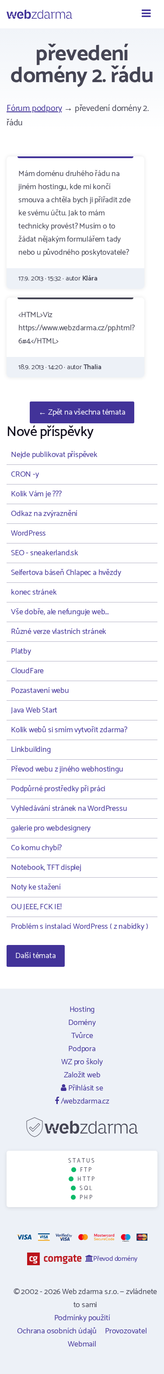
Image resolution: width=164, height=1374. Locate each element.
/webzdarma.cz (84, 1101)
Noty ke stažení (36, 887)
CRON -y (25, 474)
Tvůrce (82, 1035)
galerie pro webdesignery (51, 828)
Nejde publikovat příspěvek (54, 454)
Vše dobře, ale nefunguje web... (60, 612)
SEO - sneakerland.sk (44, 553)
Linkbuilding (31, 749)
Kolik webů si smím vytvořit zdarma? (69, 730)
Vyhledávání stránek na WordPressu (69, 808)
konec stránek (33, 592)
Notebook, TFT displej (46, 867)
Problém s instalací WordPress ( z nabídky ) (79, 926)
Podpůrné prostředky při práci (58, 789)
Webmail (82, 1344)
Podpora (82, 1049)
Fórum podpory (34, 108)
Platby (21, 651)
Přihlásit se (84, 1088)
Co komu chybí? (36, 848)
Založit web (82, 1075)
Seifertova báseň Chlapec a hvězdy (66, 572)
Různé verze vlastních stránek (58, 631)
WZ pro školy (82, 1062)
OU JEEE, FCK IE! (36, 907)
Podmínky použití (82, 1318)
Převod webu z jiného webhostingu (67, 769)
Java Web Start (34, 710)
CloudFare (27, 671)
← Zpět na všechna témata (81, 412)
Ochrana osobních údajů (57, 1331)
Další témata (35, 955)
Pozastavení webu (40, 690)
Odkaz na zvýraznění (44, 513)
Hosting (82, 1009)
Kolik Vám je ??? (36, 494)
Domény (82, 1022)
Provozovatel (126, 1331)
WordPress (28, 533)
